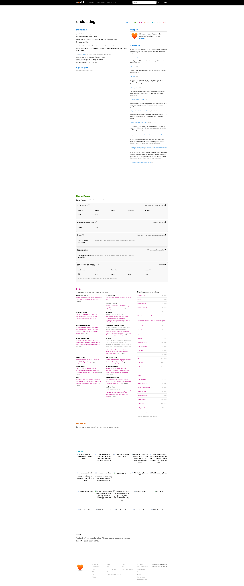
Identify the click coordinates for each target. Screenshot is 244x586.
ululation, (124, 305)
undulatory (131, 210)
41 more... (87, 333)
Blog (108, 567)
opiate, (115, 383)
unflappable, (109, 320)
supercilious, (109, 368)
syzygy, (100, 297)
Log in (78, 200)
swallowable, (122, 318)
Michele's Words (111, 357)
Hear (159, 23)
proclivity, (91, 379)
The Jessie (133, 76)
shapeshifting (120, 335)
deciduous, (126, 361)
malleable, (120, 361)
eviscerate (97, 344)
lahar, (89, 297)
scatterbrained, (86, 342)
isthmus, (93, 342)
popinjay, (89, 327)
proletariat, (91, 344)
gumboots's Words (112, 366)
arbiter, (78, 359)
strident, (92, 361)
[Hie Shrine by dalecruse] (159, 491)
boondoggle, (79, 316)
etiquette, (126, 331)
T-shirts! (94, 577)
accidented (81, 270)
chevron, (126, 333)
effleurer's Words (111, 303)
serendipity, (79, 331)
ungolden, (109, 333)
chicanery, (123, 359)
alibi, (129, 333)
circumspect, (118, 391)
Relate (134, 23)
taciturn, (85, 363)
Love (164, 23)
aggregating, (126, 320)
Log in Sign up (163, 2)
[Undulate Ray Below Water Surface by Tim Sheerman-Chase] (122, 455)
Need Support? (141, 569)
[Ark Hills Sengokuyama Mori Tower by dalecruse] (140, 474)
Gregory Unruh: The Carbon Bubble (139, 111)
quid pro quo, (125, 391)
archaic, (126, 379)
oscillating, (109, 331)
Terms (139, 572)
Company (95, 564)
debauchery (79, 320)
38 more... (96, 363)
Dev (123, 564)
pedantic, (108, 381)
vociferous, (90, 316)
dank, (89, 299)
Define (128, 23)
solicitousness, (110, 316)
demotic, (117, 297)
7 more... (128, 335)
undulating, (128, 297)
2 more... (126, 383)
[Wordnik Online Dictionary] (80, 2)
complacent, (116, 370)
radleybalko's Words (83, 326)
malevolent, (95, 331)
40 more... (88, 320)
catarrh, (129, 381)
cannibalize (117, 322)
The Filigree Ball (134, 88)
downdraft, (120, 333)
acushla (115, 353)
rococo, (124, 394)
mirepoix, (119, 381)
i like (77, 378)
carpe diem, (124, 393)
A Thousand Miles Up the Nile (137, 99)
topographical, (118, 316)
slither (113, 274)
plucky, (78, 327)
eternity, (108, 307)
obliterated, (115, 318)
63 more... (81, 346)
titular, (119, 368)
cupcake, (96, 370)
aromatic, (114, 381)
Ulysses (108, 339)
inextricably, (98, 381)
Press (93, 569)
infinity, (78, 372)
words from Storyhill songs (115, 326)
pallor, (107, 359)
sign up (84, 200)
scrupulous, (79, 363)
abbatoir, (93, 299)
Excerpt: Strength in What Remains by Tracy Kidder (142, 57)
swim (129, 274)
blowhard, (122, 297)
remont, (113, 372)
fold (79, 274)
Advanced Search (142, 579)
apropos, (92, 314)
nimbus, (113, 350)
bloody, (82, 299)
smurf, (93, 297)
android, (98, 342)
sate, (113, 297)
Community (90, 3)
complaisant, (109, 370)
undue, (115, 368)
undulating (142, 38)
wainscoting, (113, 363)
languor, (108, 305)
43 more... (114, 396)
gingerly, (108, 372)
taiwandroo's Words (82, 339)
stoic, (96, 361)
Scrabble (85, 540)
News (108, 564)
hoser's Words (110, 296)
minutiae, (86, 318)
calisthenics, (109, 353)
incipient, (121, 352)
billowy (80, 227)
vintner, (126, 352)
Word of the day (100, 3)
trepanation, (84, 297)
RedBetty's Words (82, 296)
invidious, (90, 329)
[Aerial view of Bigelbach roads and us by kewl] (158, 474)
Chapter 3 (133, 66)
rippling (97, 210)
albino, (92, 370)
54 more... (125, 322)
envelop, (112, 305)
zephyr (94, 383)
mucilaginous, (80, 318)
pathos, (78, 297)
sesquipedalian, (87, 331)
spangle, (87, 370)
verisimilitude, (80, 381)
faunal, (108, 352)
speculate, (114, 333)
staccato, (115, 320)
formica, (89, 340)
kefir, (122, 368)
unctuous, (86, 379)
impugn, (78, 361)
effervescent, (79, 329)
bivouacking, (125, 316)
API (123, 567)
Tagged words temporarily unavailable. (86, 256)
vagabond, (121, 331)
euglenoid (147, 270)
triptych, (86, 381)
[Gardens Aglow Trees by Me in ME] (85, 491)
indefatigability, (84, 344)
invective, (124, 381)
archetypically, (110, 322)
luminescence (94, 372)
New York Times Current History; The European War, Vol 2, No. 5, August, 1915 (148, 134)
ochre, (78, 299)
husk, (85, 299)
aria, (124, 307)
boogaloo (114, 270)
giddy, (96, 297)
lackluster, (95, 329)
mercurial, (89, 368)
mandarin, (128, 307)
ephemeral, (90, 359)
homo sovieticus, (124, 370)
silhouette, (109, 335)
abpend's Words (81, 312)
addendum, (92, 318)
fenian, (117, 350)
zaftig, (118, 359)
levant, (117, 352)
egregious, (109, 361)
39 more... (79, 301)
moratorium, (109, 383)
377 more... (123, 353)
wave (79, 214)
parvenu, (83, 368)
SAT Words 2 (80, 357)
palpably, (120, 320)
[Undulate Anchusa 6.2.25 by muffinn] (122, 473)
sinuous (97, 227)
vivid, (120, 394)
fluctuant (80, 210)
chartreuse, (119, 307)
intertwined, (97, 379)
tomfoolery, (83, 327)
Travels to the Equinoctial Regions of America (141, 162)
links (96, 274)
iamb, (126, 350)
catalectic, (122, 350)
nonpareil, (109, 297)
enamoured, (86, 314)
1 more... (110, 374)
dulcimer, (112, 352)
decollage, (92, 381)
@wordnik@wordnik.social (114, 574)
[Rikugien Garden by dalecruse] (140, 491)
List (140, 23)
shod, (85, 316)
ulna (97, 299)
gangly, (85, 329)
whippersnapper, (80, 370)
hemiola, (85, 383)
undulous (147, 210)
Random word (111, 3)
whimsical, (79, 340)
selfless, (108, 309)
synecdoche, (79, 383)
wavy (96, 214)
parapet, (108, 350)
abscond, (84, 340)
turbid (89, 363)
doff (107, 299)
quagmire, (84, 361)
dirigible (119, 363)
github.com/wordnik (127, 569)
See (153, 23)
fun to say (109, 312)
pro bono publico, (116, 393)
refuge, (114, 335)
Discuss (147, 23)
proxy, (78, 344)
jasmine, (78, 368)
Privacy (139, 574)
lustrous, (82, 372)
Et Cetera (140, 564)
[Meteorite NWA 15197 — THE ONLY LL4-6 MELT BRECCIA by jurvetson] (85, 456)
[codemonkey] (110, 387)
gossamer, (113, 307)
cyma (129, 270)
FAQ (93, 574)
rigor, (88, 361)
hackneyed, (96, 359)
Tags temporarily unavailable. (83, 241)
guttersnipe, (118, 305)
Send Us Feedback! (142, 567)
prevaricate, (112, 359)
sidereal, (94, 368)
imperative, (114, 379)
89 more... (127, 309)
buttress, (95, 316)
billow (96, 270)
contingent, (83, 359)
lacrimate (119, 309)
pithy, (96, 314)
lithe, (125, 368)
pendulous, (113, 309)
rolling (113, 210)
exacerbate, (79, 379)
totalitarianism (125, 372)
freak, (107, 391)
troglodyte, (79, 342)
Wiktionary (82, 54)
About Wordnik (96, 567)
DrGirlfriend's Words (112, 378)
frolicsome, (109, 318)
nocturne (119, 383)
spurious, (114, 361)
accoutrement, (96, 327)
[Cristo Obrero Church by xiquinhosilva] (85, 510)
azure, (108, 363)
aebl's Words (80, 366)
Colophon (94, 572)
